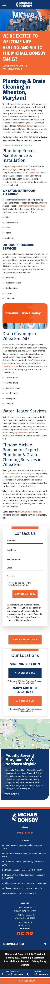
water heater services (32, 429)
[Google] (27, 933)
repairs (32, 173)
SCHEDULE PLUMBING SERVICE (16, 145)
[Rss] (31, 933)
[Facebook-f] (18, 933)
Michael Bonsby (26, 126)
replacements (20, 433)
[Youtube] (22, 933)
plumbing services (14, 166)
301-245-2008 (31, 137)
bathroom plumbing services (32, 206)
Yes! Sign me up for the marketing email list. (20, 584)
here (19, 68)
